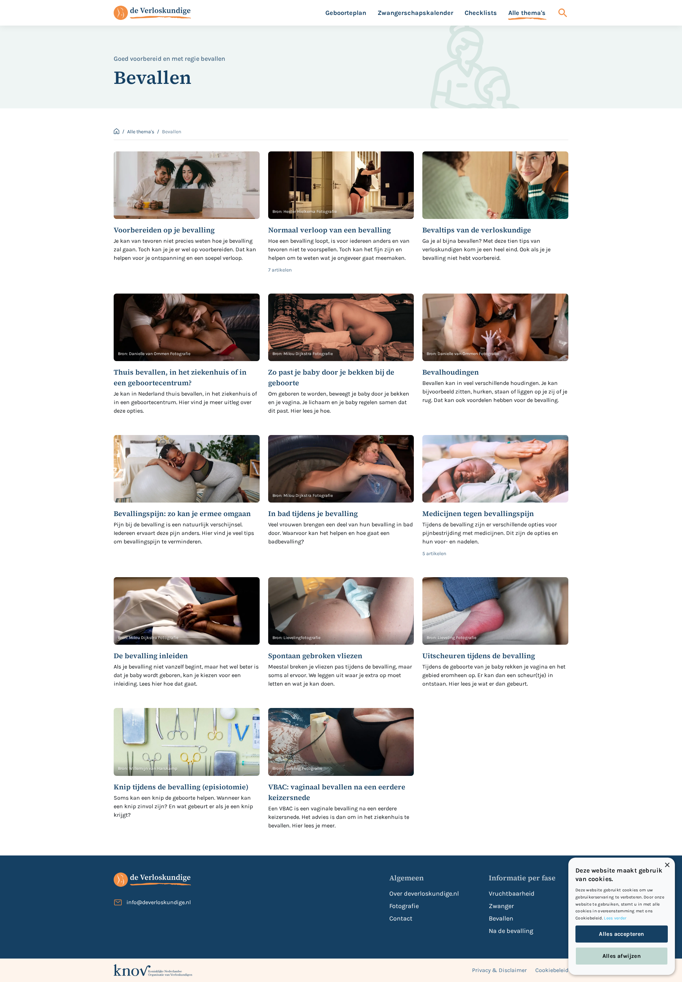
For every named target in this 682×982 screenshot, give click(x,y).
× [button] (667, 865)
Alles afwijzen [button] (621, 956)
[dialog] (621, 916)
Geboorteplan (345, 13)
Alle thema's (527, 13)
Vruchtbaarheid (512, 893)
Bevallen (501, 918)
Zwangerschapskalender (415, 13)
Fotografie (404, 906)
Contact (400, 918)
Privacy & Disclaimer (499, 970)
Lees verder (615, 918)
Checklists (481, 13)
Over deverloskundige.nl (424, 893)
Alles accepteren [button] (621, 933)
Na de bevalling (511, 931)
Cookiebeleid (551, 970)
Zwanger (501, 906)
